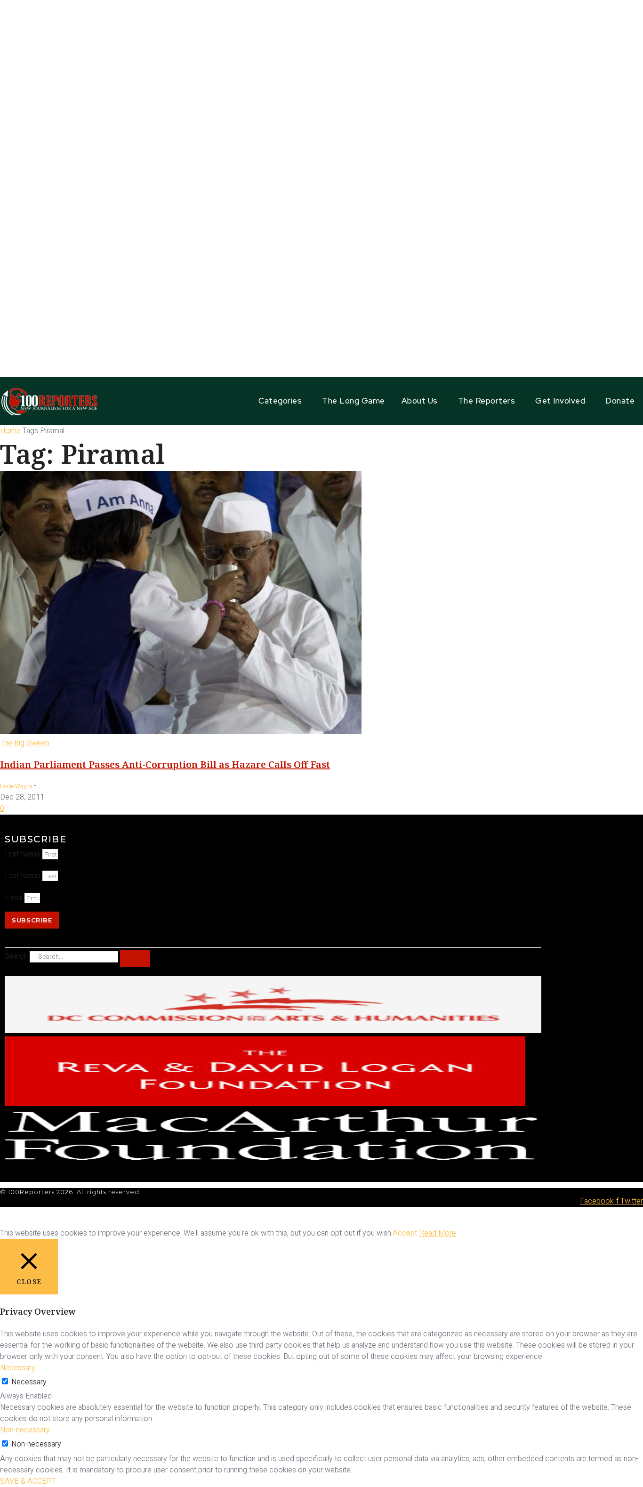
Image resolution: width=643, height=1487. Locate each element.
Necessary (29, 1382)
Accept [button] (405, 1233)
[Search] (135, 958)
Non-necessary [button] (25, 1430)
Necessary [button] (17, 1368)
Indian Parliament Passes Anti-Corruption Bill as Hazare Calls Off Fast (165, 764)
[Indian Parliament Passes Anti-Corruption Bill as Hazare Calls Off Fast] (181, 731)
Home (10, 430)
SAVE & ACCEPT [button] (28, 1481)
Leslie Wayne (16, 786)
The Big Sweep (24, 743)
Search (16, 956)
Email (14, 898)
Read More (437, 1233)
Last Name (23, 875)
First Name (23, 854)
